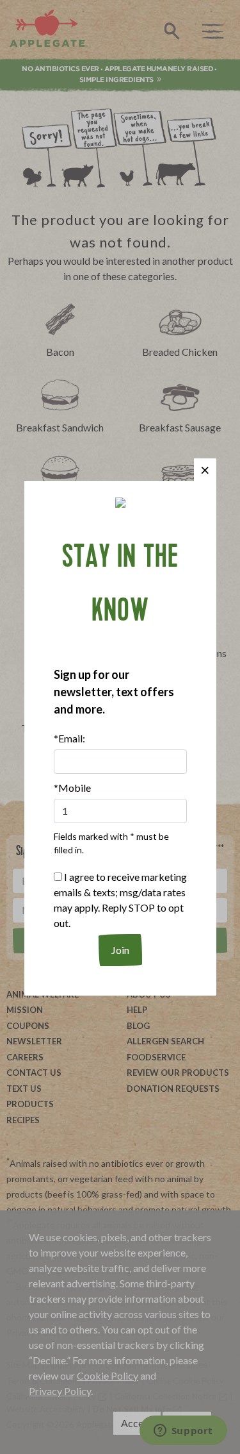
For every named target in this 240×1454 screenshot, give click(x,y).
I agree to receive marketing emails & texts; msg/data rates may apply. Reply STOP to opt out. (120, 900)
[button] (205, 469)
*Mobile (72, 787)
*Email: (69, 738)
